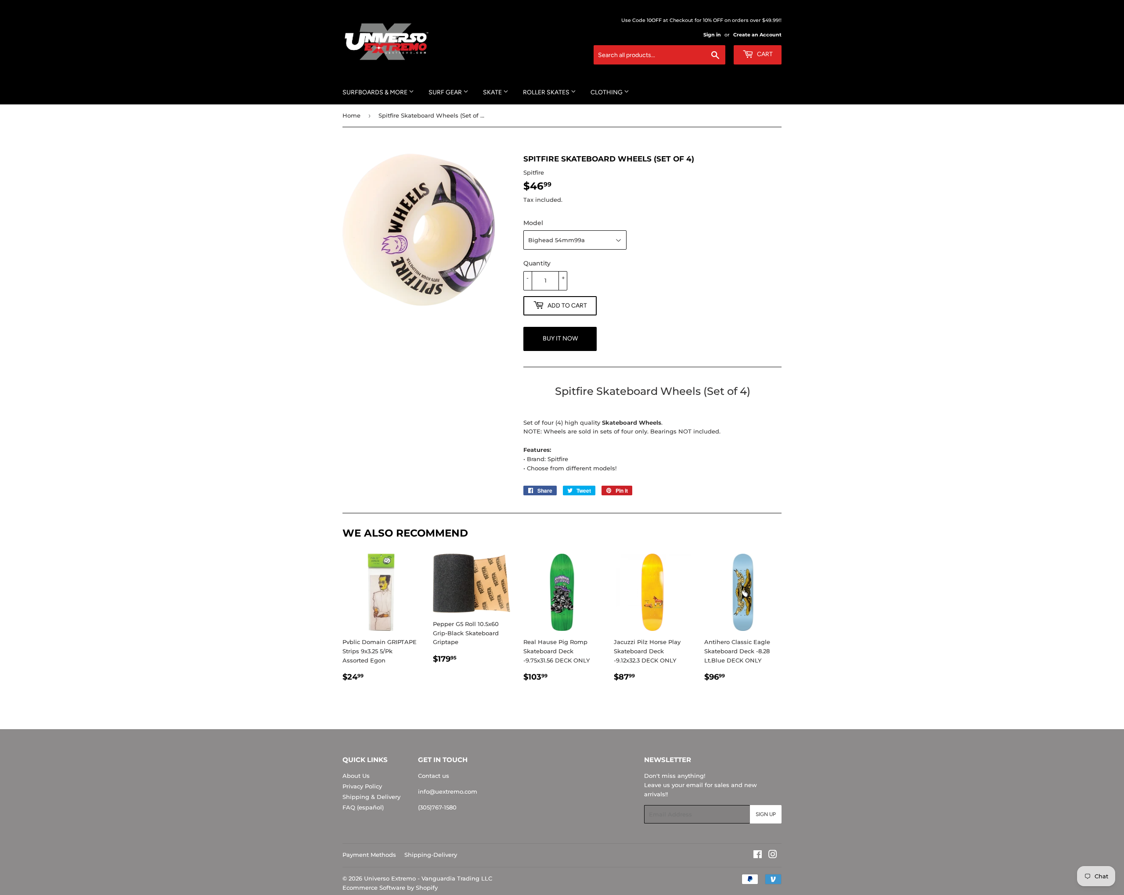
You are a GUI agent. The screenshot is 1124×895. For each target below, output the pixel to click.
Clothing (607, 92)
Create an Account (757, 35)
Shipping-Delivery (430, 854)
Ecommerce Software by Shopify (390, 887)
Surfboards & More (375, 92)
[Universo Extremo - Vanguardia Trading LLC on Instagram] (772, 855)
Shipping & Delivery (371, 796)
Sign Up (766, 814)
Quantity (537, 263)
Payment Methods (369, 854)
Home (351, 115)
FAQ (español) (363, 807)
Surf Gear (446, 92)
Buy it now (560, 338)
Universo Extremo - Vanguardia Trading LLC (428, 878)
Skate (493, 92)
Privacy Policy (362, 786)
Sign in (712, 35)
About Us (356, 775)
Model (533, 223)
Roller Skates (547, 92)
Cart (764, 54)
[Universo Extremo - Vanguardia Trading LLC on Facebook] (757, 855)
